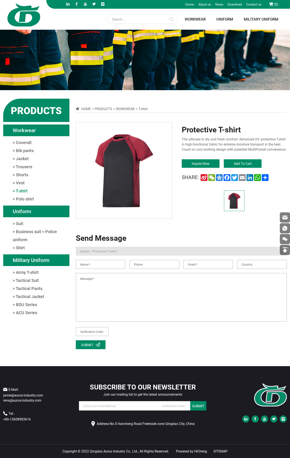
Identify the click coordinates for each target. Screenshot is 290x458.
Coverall (23, 142)
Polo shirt (25, 199)
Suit (19, 223)
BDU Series (26, 304)
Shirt (20, 247)
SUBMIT (198, 406)
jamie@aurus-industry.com (23, 395)
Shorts (22, 174)
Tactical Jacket (30, 296)
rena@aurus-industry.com (22, 400)
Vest (20, 182)
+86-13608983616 (17, 419)
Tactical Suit (27, 280)
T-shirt (22, 190)
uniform (224, 19)
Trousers (24, 166)
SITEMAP (220, 451)
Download (235, 4)
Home (189, 4)
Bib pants (25, 150)
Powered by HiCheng (191, 451)
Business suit (28, 231)
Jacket (22, 158)
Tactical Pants (29, 288)
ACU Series (26, 312)
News (219, 4)
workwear (195, 19)
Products (103, 108)
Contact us (254, 4)
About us (204, 4)
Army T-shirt (27, 272)
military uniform (261, 19)
